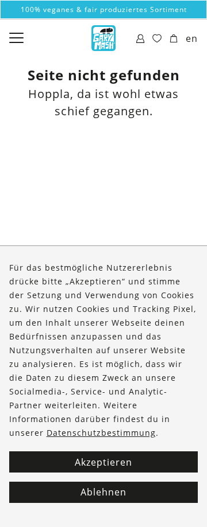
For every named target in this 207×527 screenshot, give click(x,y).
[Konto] (140, 39)
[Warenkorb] (174, 39)
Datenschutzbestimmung (101, 432)
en (192, 38)
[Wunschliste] (157, 39)
